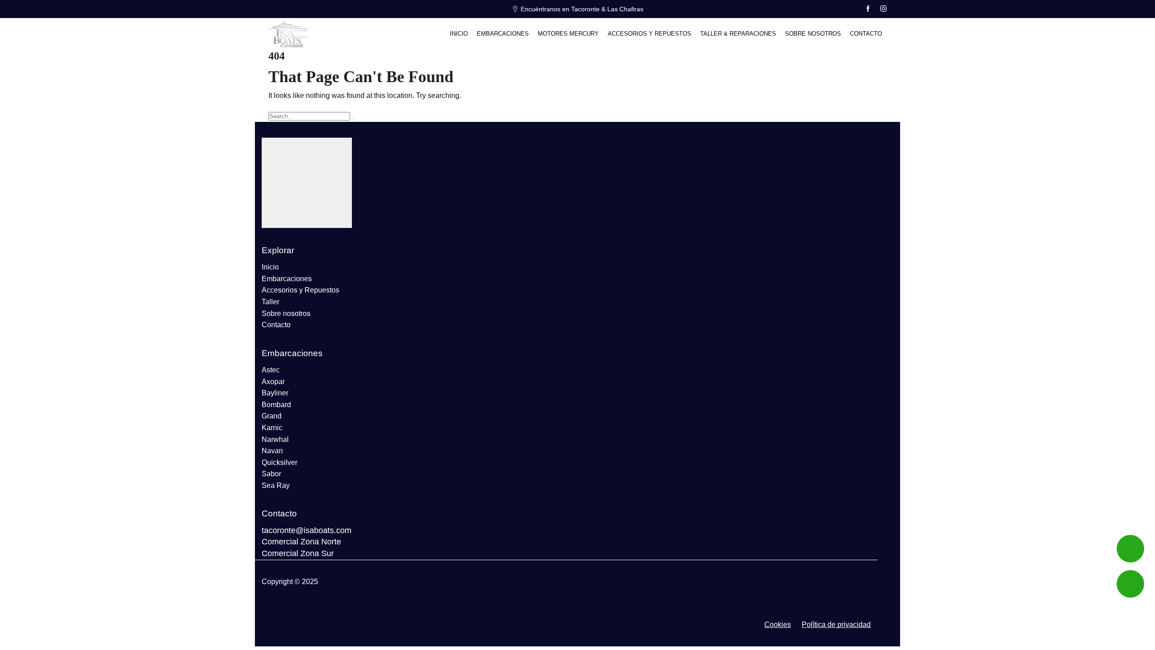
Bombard (276, 405)
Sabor (271, 474)
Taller (270, 302)
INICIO (459, 33)
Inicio (270, 267)
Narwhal (275, 439)
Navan (272, 451)
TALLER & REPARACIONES (738, 33)
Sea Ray (276, 485)
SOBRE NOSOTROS (813, 33)
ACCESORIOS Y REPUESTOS (649, 33)
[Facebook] (868, 9)
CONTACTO (866, 33)
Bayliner (275, 393)
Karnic (272, 428)
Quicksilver (279, 462)
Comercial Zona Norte (301, 541)
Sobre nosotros (286, 313)
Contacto (276, 325)
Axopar (273, 381)
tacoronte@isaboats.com (306, 530)
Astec (271, 370)
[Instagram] (883, 9)
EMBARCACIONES (503, 33)
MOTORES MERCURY (568, 33)
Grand (272, 416)
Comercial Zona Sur (298, 553)
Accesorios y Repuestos (300, 290)
